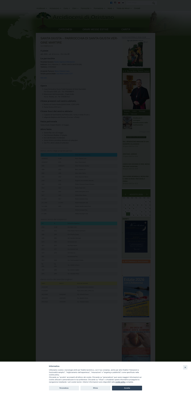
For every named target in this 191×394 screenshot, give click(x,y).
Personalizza (63, 388)
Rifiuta (95, 388)
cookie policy (120, 382)
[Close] (185, 367)
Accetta (127, 388)
